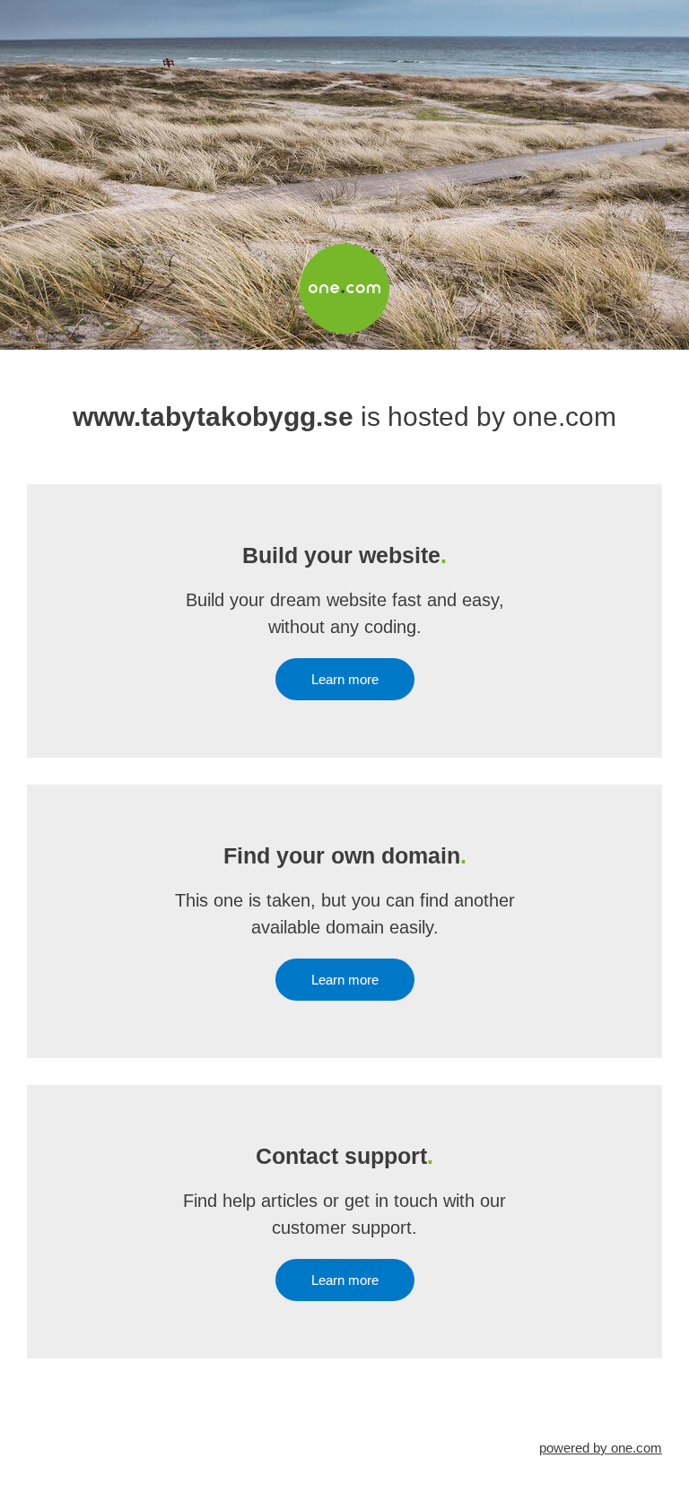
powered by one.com (600, 1447)
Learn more (345, 679)
